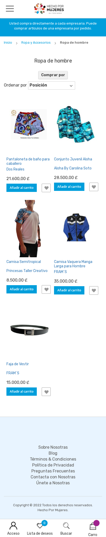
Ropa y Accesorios (36, 42)
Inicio (8, 42)
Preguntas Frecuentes (53, 471)
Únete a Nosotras (53, 482)
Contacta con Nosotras (53, 476)
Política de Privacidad (53, 465)
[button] (46, 188)
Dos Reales (15, 169)
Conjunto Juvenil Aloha (73, 159)
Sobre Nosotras (53, 447)
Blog (53, 453)
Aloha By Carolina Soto (73, 168)
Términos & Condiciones (53, 459)
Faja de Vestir (17, 364)
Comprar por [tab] (53, 75)
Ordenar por (15, 85)
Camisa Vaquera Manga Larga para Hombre (73, 264)
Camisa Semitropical (23, 262)
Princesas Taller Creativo (27, 271)
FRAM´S (60, 272)
